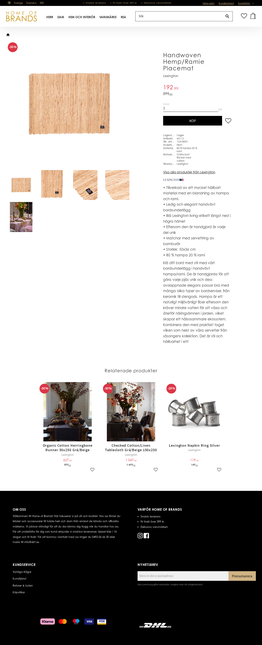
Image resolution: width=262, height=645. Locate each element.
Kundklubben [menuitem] (226, 3)
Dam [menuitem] (60, 17)
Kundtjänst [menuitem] (244, 3)
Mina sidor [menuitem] (209, 3)
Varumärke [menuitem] (107, 17)
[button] (244, 16)
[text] (197, 88)
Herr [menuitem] (49, 17)
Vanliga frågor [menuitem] (22, 571)
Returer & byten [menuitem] (23, 585)
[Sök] (227, 16)
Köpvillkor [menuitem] (19, 592)
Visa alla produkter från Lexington (189, 172)
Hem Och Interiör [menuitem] (81, 17)
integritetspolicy (195, 584)
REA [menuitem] (123, 17)
